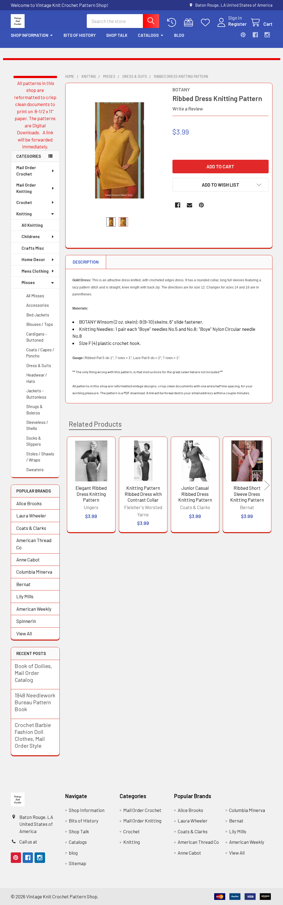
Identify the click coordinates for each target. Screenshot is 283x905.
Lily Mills (24, 596)
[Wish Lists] (206, 22)
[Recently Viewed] (173, 22)
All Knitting (32, 225)
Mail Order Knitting (26, 188)
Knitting (24, 213)
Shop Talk (116, 35)
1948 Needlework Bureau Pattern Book (35, 702)
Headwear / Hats (36, 378)
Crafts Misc (33, 248)
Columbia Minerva (34, 571)
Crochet (24, 202)
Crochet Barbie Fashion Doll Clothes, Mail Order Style (33, 735)
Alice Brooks (29, 503)
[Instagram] (267, 35)
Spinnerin (26, 621)
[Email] (189, 205)
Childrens (31, 236)
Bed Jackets (37, 314)
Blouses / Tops (39, 324)
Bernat (23, 584)
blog (179, 35)
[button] (220, 185)
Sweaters (35, 469)
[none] (117, 150)
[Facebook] (255, 35)
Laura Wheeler (31, 515)
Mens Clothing (35, 271)
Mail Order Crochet (26, 170)
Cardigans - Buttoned (36, 337)
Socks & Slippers (33, 441)
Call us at (28, 841)
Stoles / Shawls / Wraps (40, 457)
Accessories (37, 305)
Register (237, 24)
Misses (28, 282)
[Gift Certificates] (189, 22)
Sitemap (77, 863)
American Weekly (33, 609)
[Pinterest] (243, 35)
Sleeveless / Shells (37, 425)
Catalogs (148, 35)
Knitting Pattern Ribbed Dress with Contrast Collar (143, 493)
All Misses (35, 295)
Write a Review (187, 108)
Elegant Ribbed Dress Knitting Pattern (91, 493)
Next (266, 485)
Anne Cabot (28, 559)
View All (24, 633)
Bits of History (80, 35)
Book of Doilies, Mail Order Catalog (33, 672)
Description (86, 261)
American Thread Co (33, 543)
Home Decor (33, 259)
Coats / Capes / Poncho (40, 353)
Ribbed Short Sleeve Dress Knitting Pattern (247, 493)
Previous (70, 485)
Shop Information (29, 35)
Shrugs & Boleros (34, 409)
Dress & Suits (38, 365)
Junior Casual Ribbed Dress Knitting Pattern (195, 493)
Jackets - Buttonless (36, 393)
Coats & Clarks (31, 528)
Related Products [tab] (95, 424)
